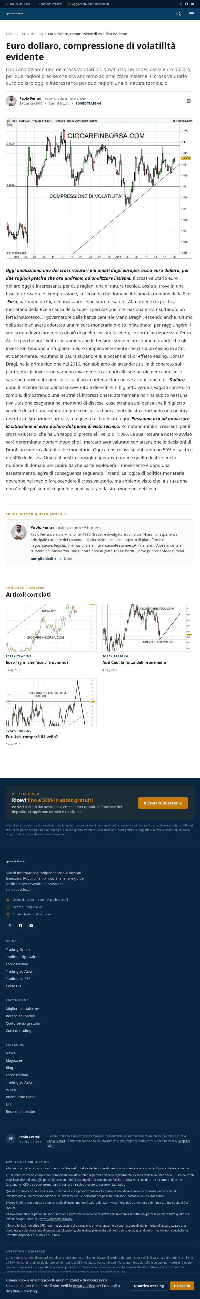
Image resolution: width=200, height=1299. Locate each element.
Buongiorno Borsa (20, 1097)
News (10, 1053)
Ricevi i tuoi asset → (163, 803)
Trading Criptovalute (23, 956)
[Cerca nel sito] (178, 13)
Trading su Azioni (20, 971)
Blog (9, 1067)
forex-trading (88, 103)
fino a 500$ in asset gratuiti (60, 800)
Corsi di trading (18, 1030)
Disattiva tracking (149, 1285)
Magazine (14, 1060)
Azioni (11, 1089)
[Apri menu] (191, 13)
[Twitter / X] (180, 3)
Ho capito (182, 1285)
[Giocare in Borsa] (16, 13)
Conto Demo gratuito (23, 1023)
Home (10, 33)
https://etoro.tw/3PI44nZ (56, 1219)
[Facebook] (186, 3)
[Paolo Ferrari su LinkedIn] (188, 101)
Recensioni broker (20, 1016)
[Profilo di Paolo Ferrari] (11, 101)
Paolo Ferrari (30, 98)
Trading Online (18, 949)
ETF (8, 1104)
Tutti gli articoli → (43, 559)
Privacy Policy (84, 1285)
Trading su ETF (18, 978)
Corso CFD (14, 986)
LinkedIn (66, 559)
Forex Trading (31, 33)
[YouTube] (192, 4)
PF (11, 1138)
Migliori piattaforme (22, 1008)
